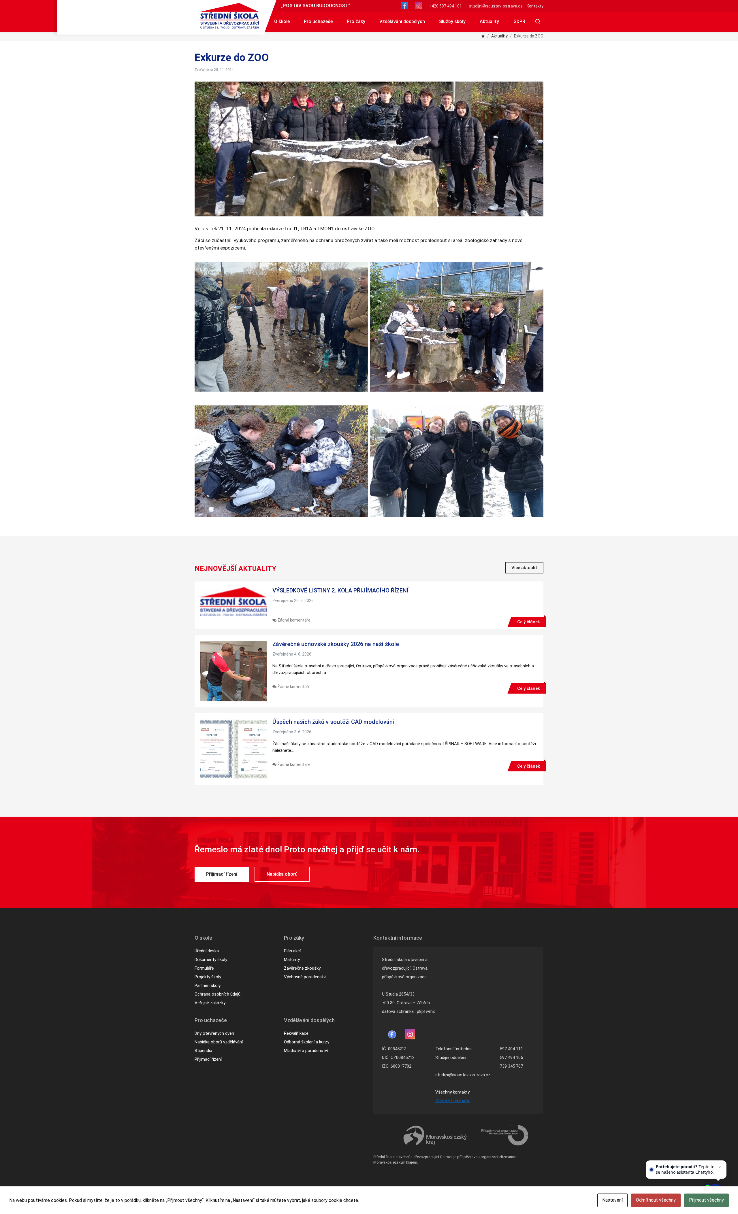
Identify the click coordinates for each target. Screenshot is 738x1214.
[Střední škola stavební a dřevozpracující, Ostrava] (229, 15)
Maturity (292, 959)
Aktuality (489, 21)
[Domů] (483, 36)
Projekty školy (208, 976)
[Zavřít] (720, 1166)
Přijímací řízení (221, 874)
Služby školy (452, 21)
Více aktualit (524, 567)
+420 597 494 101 (445, 6)
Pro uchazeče (318, 21)
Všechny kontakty (452, 1092)
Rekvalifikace (296, 1033)
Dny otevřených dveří (214, 1033)
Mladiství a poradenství (306, 1050)
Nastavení (612, 1200)
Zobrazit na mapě (452, 1100)
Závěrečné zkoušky (302, 968)
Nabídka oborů (282, 874)
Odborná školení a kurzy (306, 1042)
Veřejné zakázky (210, 1002)
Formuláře (204, 968)
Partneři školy (208, 985)
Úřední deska (207, 951)
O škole (282, 21)
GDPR (519, 21)
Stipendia (203, 1050)
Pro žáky (356, 21)
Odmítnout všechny (656, 1200)
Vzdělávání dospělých (402, 21)
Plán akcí (292, 951)
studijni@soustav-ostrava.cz (496, 6)
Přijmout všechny (706, 1200)
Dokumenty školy (211, 959)
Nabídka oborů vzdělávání (219, 1042)
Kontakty (535, 6)
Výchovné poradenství (305, 976)
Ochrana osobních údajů (217, 994)
